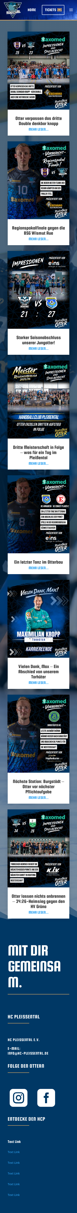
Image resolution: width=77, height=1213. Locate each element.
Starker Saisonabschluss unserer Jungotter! (38, 340)
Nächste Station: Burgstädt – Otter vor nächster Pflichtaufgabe (38, 786)
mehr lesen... (39, 129)
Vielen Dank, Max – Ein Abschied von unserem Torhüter (38, 671)
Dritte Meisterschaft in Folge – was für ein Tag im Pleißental (38, 452)
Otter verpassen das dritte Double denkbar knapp (38, 121)
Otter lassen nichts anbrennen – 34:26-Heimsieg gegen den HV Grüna (38, 901)
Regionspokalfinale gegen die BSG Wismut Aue (38, 230)
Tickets (50, 10)
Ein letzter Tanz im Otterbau (38, 562)
